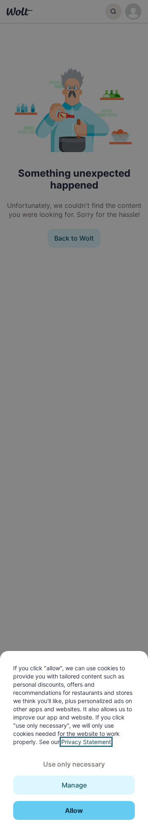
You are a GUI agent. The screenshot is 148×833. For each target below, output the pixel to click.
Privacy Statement (86, 741)
